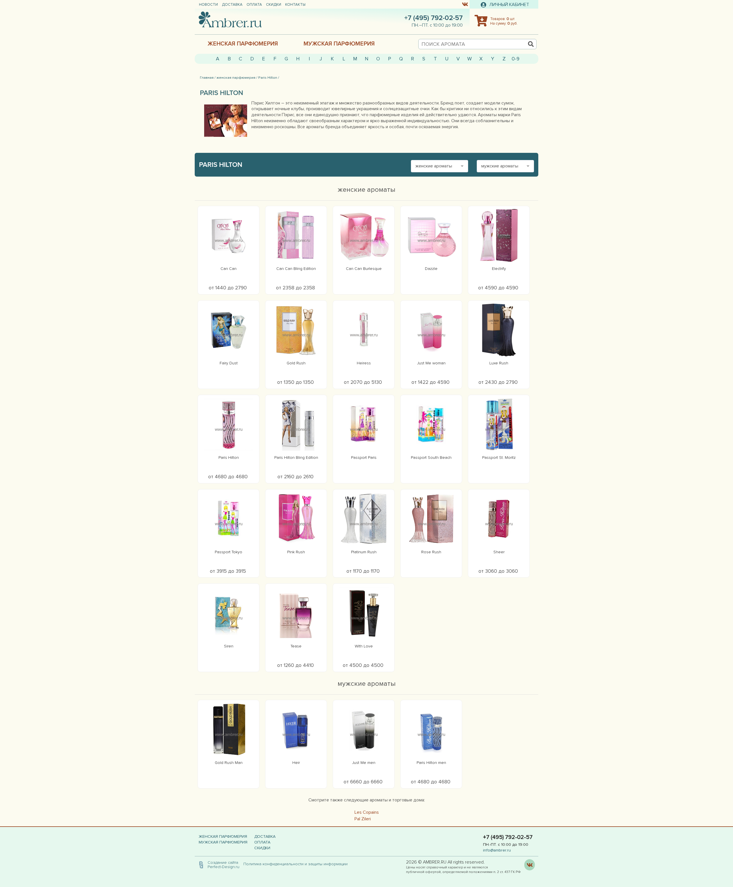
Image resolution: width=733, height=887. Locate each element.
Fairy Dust (229, 363)
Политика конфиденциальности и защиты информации (297, 864)
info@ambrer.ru (497, 850)
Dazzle (431, 268)
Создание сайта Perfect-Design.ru (223, 864)
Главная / (208, 77)
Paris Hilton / (268, 77)
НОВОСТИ (208, 4)
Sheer (499, 552)
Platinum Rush (364, 552)
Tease (296, 646)
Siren (228, 646)
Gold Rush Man (229, 762)
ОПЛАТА (254, 4)
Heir (296, 762)
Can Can (228, 268)
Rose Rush (431, 552)
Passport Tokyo (228, 552)
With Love (364, 646)
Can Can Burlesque (364, 268)
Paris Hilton (228, 457)
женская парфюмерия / (236, 77)
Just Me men (363, 762)
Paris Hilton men (431, 762)
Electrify (499, 268)
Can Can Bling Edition (296, 268)
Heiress (364, 363)
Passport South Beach (431, 457)
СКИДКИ (273, 4)
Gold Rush (296, 363)
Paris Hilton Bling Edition (296, 457)
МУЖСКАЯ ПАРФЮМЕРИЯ (339, 43)
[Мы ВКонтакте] (465, 4)
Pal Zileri (362, 819)
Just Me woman (431, 363)
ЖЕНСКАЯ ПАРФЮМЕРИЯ (243, 43)
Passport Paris (364, 457)
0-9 (515, 59)
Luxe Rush (498, 363)
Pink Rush (296, 552)
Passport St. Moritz (499, 457)
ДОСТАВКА (232, 4)
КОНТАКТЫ (295, 4)
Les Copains (366, 812)
